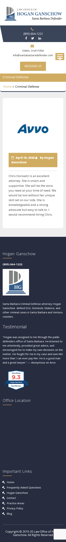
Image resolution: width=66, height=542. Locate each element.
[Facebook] (26, 38)
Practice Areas (15, 503)
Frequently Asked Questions (24, 487)
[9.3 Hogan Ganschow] (16, 390)
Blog (9, 513)
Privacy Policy (15, 508)
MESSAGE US (33, 66)
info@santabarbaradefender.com (33, 55)
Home (7, 86)
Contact (11, 498)
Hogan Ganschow (17, 492)
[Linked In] (40, 38)
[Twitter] (32, 38)
